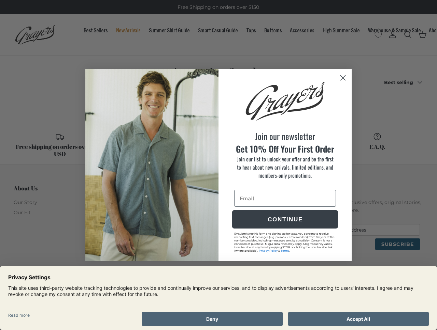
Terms (285, 250)
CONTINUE (285, 219)
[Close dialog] (343, 78)
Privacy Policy (268, 250)
